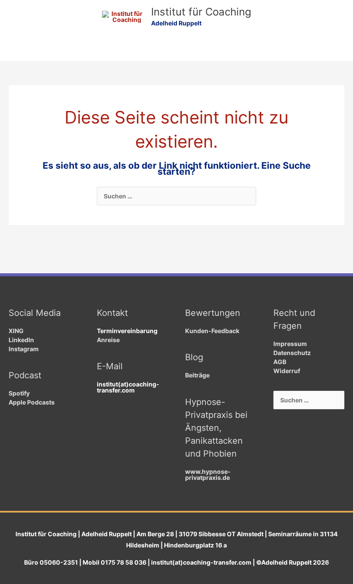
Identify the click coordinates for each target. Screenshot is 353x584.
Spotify (19, 393)
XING (16, 330)
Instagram (24, 348)
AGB (279, 361)
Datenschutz (292, 352)
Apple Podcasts (32, 402)
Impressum (290, 343)
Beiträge (197, 375)
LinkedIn (21, 339)
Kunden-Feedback (212, 330)
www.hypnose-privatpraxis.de (208, 474)
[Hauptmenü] (176, 50)
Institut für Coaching (201, 12)
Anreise (108, 339)
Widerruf (286, 370)
